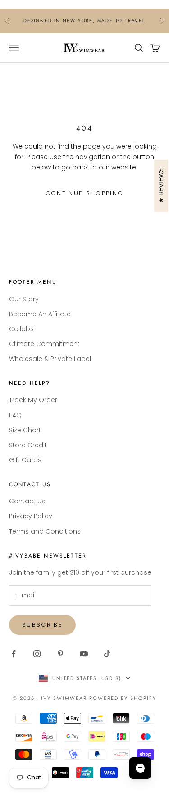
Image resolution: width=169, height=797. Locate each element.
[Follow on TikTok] (107, 653)
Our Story (24, 299)
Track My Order (33, 399)
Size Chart (25, 430)
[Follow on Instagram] (36, 653)
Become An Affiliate (40, 314)
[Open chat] (140, 768)
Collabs (21, 328)
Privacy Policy (30, 515)
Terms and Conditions (45, 531)
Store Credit (28, 445)
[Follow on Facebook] (13, 653)
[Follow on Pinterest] (60, 653)
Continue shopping (85, 193)
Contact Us (27, 501)
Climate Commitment (44, 343)
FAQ (15, 415)
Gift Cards (25, 459)
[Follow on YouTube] (83, 653)
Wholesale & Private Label (50, 358)
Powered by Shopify (122, 698)
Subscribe (42, 624)
